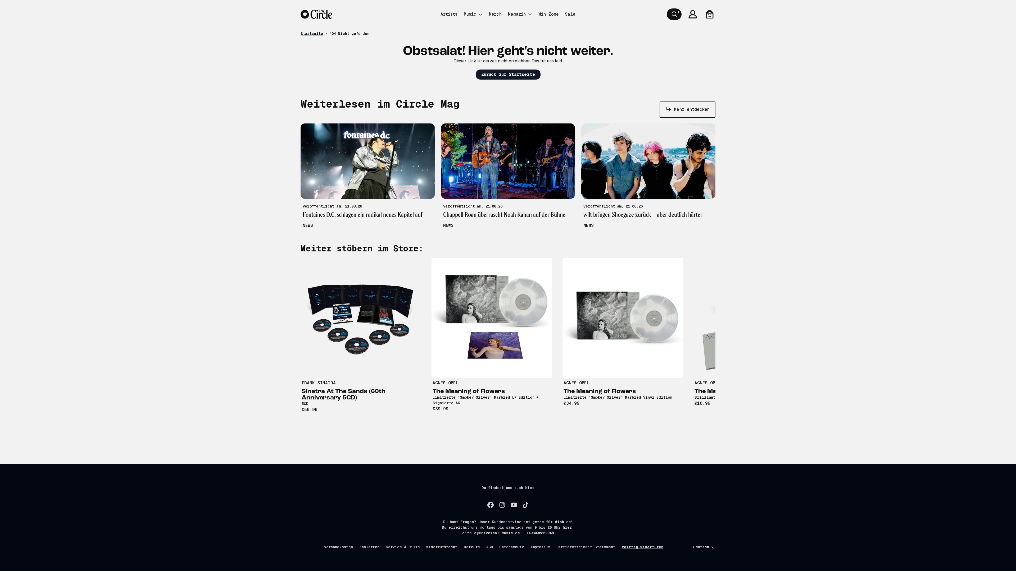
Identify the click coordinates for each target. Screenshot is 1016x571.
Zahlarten (369, 547)
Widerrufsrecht (441, 547)
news (308, 225)
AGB (489, 547)
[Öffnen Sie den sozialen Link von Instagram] (502, 505)
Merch (495, 14)
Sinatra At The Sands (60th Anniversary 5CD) (343, 394)
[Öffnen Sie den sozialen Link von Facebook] (490, 505)
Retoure (472, 547)
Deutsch (701, 547)
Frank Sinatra (319, 382)
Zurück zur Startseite (508, 74)
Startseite (312, 33)
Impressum (540, 547)
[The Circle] (316, 14)
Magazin (517, 14)
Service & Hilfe (403, 547)
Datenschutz (511, 547)
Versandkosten (338, 547)
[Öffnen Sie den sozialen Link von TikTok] (525, 505)
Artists (449, 14)
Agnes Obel (445, 382)
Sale (570, 14)
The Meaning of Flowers (469, 391)
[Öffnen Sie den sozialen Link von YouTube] (514, 505)
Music (470, 14)
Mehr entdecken (692, 109)
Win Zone (548, 14)
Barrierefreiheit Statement (585, 547)
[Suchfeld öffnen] (674, 14)
